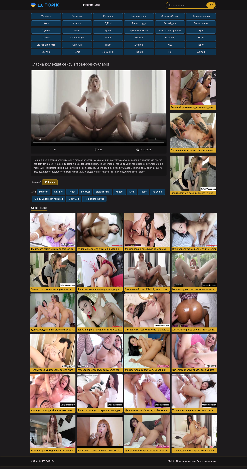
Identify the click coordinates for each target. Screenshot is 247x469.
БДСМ (108, 23)
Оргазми (77, 44)
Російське (77, 16)
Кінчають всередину (170, 30)
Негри (201, 37)
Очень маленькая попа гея (48, 199)
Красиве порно (139, 16)
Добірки (139, 44)
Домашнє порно (201, 16)
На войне (157, 191)
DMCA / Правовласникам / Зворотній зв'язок (192, 461)
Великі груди (139, 23)
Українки (46, 16)
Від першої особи (46, 44)
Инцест (119, 191)
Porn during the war (94, 199)
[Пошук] (211, 5)
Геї (170, 52)
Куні (201, 30)
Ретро (77, 52)
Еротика (46, 52)
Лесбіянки (107, 52)
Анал (46, 23)
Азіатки (77, 23)
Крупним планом (139, 30)
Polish (72, 191)
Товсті (201, 44)
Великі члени (201, 23)
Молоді (139, 37)
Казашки (108, 16)
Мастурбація (77, 37)
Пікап (108, 44)
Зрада (108, 30)
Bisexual (85, 191)
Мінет (108, 37)
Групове (46, 30)
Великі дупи (170, 23)
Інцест (77, 30)
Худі (170, 44)
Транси (139, 52)
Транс (144, 191)
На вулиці (170, 37)
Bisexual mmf (102, 191)
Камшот (58, 191)
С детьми (74, 199)
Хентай (201, 52)
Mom (132, 191)
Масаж (46, 37)
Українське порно (42, 461)
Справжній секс (169, 16)
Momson (43, 191)
